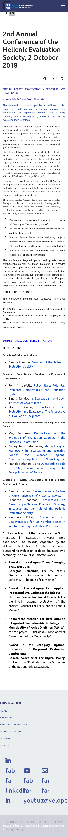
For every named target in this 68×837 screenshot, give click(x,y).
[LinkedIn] (62, 78)
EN (12, 13)
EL (6, 13)
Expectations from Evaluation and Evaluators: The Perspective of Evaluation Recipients (37, 412)
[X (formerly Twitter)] (53, 78)
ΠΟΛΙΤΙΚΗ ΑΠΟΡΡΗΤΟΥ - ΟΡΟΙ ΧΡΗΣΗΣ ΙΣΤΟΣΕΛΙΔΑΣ (33, 822)
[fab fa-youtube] (27, 769)
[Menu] (63, 5)
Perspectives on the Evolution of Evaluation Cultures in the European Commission (37, 438)
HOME (3, 710)
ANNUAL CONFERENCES (13, 724)
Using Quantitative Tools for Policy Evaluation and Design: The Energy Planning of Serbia (37, 468)
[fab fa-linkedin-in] (9, 759)
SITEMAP (5, 738)
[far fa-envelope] (45, 769)
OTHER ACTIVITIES (10, 731)
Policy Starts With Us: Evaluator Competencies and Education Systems (37, 390)
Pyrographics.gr (15, 829)
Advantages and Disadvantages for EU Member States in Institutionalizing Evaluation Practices (37, 522)
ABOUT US (6, 717)
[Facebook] (45, 78)
